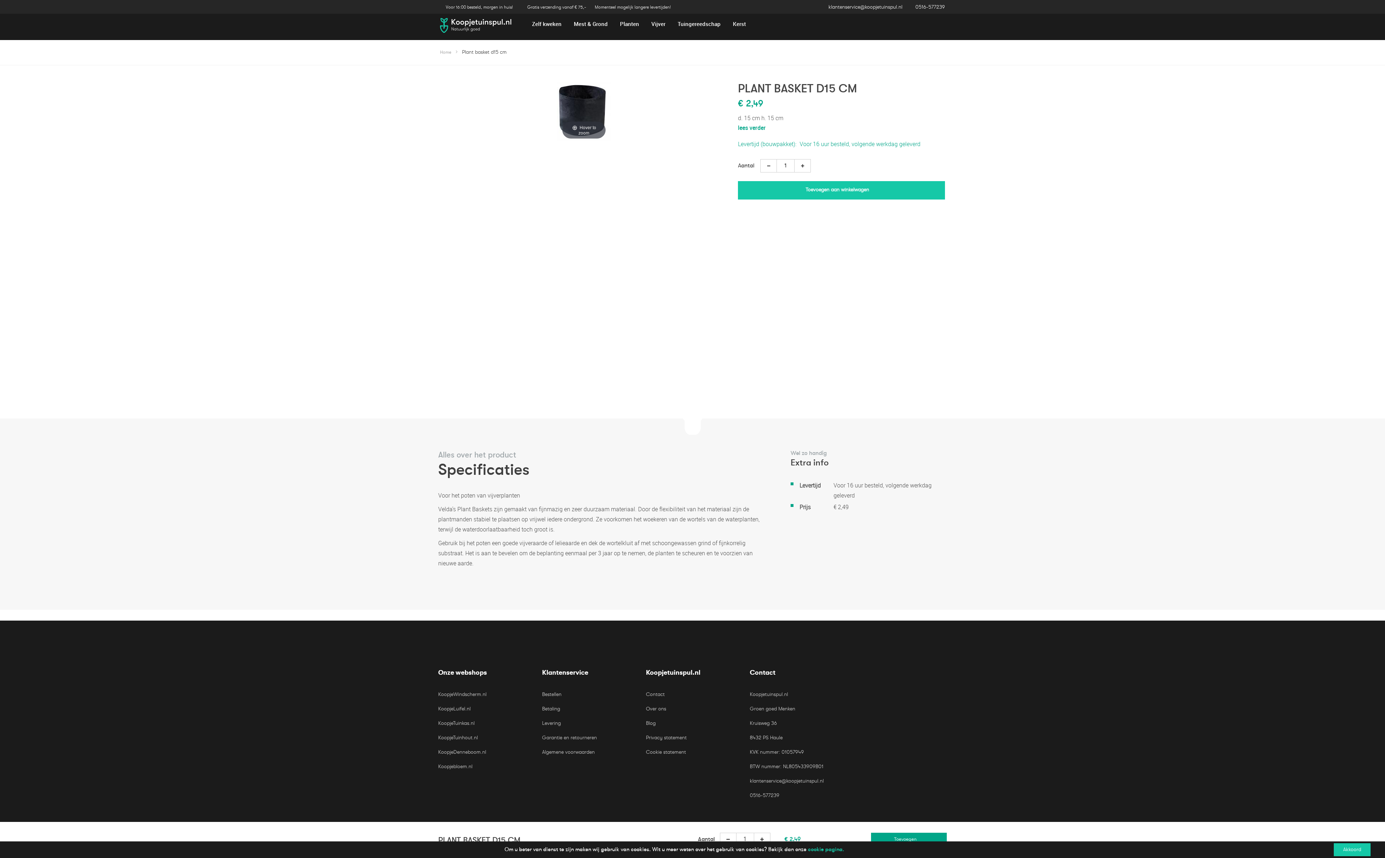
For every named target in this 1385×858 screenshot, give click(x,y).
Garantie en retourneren (569, 738)
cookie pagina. (826, 849)
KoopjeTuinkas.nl (456, 723)
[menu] (692, 24)
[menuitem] (547, 24)
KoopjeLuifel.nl (454, 709)
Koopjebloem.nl (455, 766)
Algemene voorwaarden (568, 752)
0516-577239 (930, 7)
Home (445, 52)
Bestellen (552, 694)
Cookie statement (666, 752)
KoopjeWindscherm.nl (462, 694)
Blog (651, 723)
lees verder (752, 128)
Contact (655, 694)
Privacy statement (666, 738)
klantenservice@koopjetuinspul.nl (865, 7)
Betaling (551, 709)
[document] (692, 849)
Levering (551, 723)
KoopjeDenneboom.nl (462, 752)
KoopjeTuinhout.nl (458, 738)
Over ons (656, 709)
